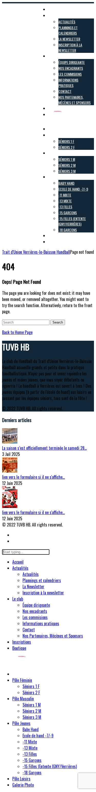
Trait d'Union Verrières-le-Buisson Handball (36, 252)
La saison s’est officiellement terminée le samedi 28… (44, 448)
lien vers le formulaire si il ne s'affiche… (33, 477)
